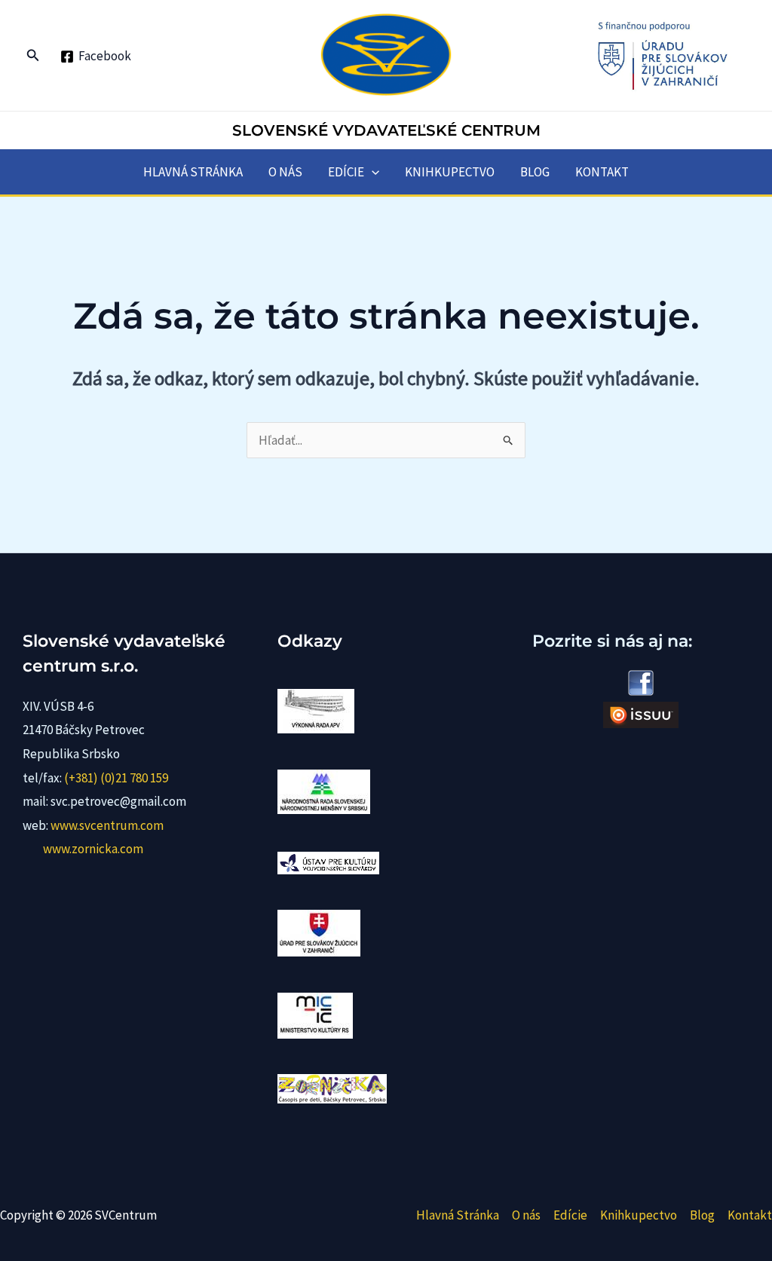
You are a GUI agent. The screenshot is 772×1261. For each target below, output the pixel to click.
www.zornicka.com (93, 848)
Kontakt (602, 172)
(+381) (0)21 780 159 (116, 778)
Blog (535, 172)
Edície (346, 172)
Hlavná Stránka (193, 172)
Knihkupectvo (450, 172)
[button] (33, 56)
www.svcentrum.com (107, 825)
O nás (285, 172)
